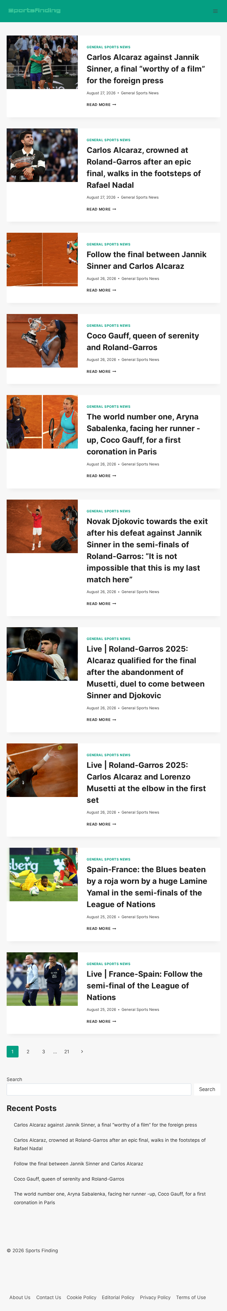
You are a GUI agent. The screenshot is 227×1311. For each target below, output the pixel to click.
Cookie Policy (81, 1297)
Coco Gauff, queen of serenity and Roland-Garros (69, 1179)
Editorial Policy (118, 1297)
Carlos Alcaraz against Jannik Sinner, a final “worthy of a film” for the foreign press (146, 68)
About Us (19, 1297)
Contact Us (48, 1297)
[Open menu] (215, 11)
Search (14, 1079)
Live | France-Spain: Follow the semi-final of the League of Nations (145, 985)
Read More (101, 104)
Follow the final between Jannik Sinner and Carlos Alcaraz (78, 1163)
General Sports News (108, 47)
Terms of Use (191, 1297)
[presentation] (42, 62)
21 (66, 1051)
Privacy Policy (155, 1297)
